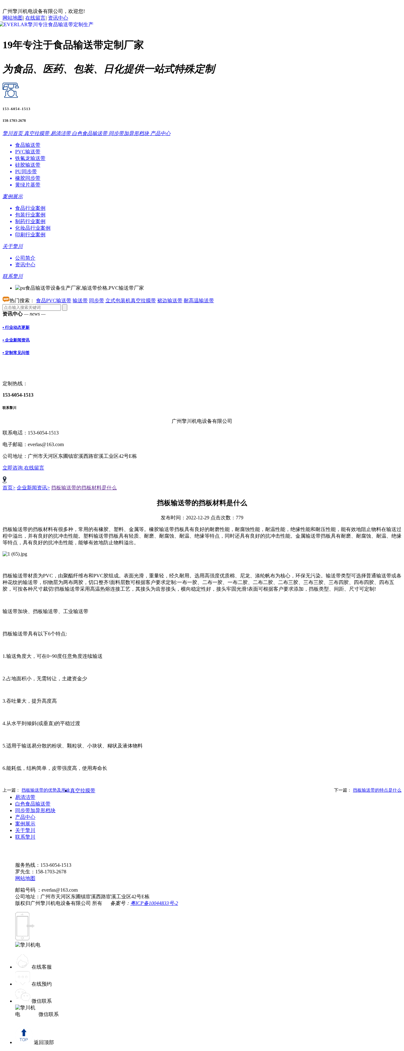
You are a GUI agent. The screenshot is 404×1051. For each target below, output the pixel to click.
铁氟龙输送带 (30, 158)
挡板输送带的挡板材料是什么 (84, 487)
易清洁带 (25, 797)
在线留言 (35, 18)
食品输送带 (27, 145)
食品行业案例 (30, 208)
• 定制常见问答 (16, 352)
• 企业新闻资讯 (16, 340)
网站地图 (13, 18)
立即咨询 (13, 467)
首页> (9, 487)
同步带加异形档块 (35, 810)
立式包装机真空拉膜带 (130, 300)
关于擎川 (25, 830)
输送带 (80, 300)
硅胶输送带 (27, 165)
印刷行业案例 (30, 234)
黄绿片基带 (27, 184)
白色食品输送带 (32, 803)
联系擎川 (25, 837)
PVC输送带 (27, 151)
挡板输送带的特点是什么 (377, 790)
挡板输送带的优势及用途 (45, 790)
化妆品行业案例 (32, 228)
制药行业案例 (30, 221)
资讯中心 (58, 18)
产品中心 (25, 817)
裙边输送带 (169, 300)
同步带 (96, 300)
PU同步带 (26, 171)
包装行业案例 (30, 214)
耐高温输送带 (199, 300)
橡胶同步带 (27, 178)
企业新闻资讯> (33, 487)
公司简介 (25, 258)
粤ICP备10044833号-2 (154, 903)
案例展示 (25, 823)
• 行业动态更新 (16, 327)
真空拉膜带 (82, 790)
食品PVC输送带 (53, 300)
